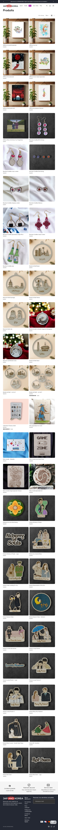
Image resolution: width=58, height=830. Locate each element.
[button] (47, 15)
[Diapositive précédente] (31, 157)
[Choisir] (52, 167)
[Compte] (50, 5)
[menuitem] (41, 5)
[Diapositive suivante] (52, 157)
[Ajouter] (26, 41)
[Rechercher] (46, 5)
